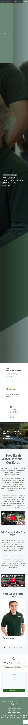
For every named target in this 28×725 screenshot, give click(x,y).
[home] (5, 1)
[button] (17, 1)
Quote (25, 1)
